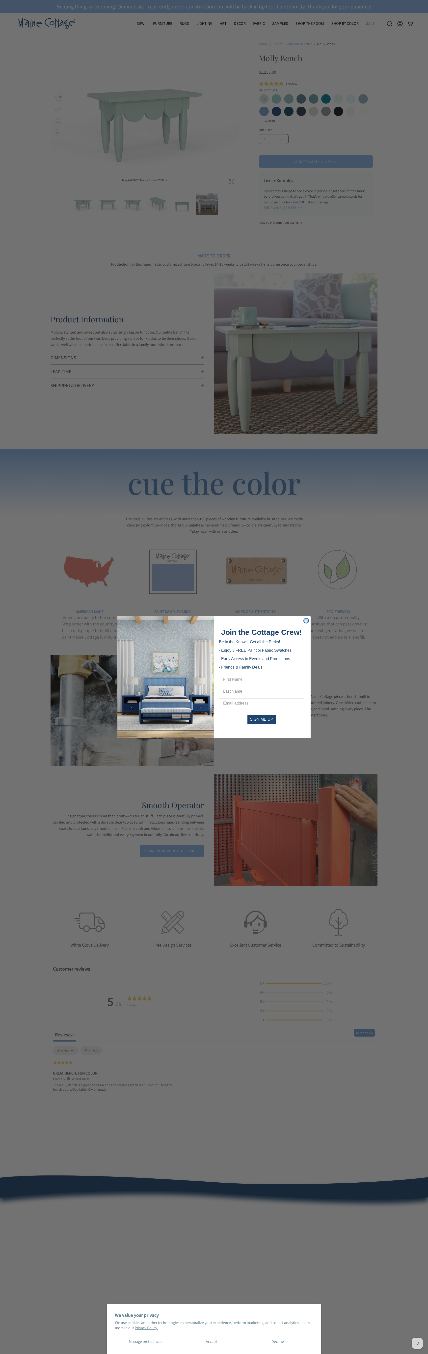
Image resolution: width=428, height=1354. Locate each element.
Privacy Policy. (146, 1327)
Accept (211, 1341)
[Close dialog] (306, 620)
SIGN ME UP (261, 719)
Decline (277, 1341)
